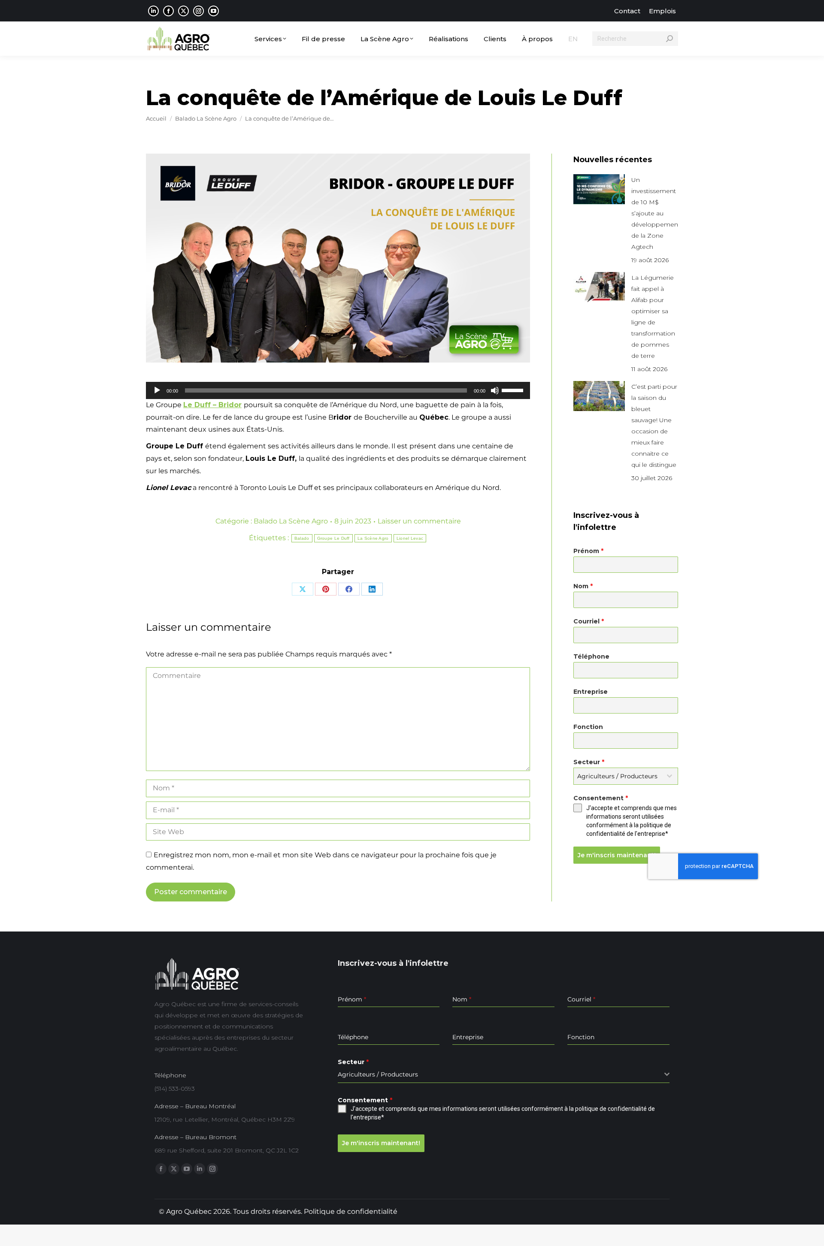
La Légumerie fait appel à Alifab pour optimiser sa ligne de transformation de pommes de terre (653, 317)
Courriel (588, 621)
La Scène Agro (373, 538)
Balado (301, 538)
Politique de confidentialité (350, 1211)
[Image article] (599, 189)
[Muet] (495, 390)
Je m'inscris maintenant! (617, 855)
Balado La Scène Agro (291, 521)
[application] (338, 390)
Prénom (588, 551)
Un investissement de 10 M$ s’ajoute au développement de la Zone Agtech (655, 213)
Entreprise (590, 692)
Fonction (588, 727)
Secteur (588, 762)
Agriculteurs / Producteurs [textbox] (617, 776)
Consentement (600, 798)
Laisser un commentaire (419, 521)
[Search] (669, 38)
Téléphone (591, 656)
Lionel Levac (410, 538)
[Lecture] (157, 390)
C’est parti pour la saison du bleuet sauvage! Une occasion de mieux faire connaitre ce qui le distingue (654, 426)
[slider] (514, 389)
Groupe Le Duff (333, 538)
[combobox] (625, 776)
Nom (583, 586)
